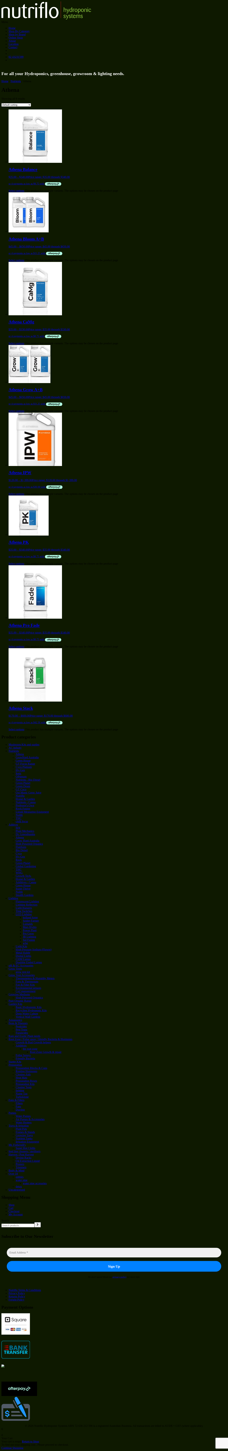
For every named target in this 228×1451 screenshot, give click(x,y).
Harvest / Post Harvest (21, 1154)
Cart (11, 1208)
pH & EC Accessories (21, 965)
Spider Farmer (31, 920)
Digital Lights (23, 955)
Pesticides (21, 1026)
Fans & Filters (16, 1100)
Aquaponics (15, 1019)
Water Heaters (24, 1122)
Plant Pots (21, 1128)
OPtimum (21, 776)
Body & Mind (16, 1170)
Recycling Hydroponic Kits (31, 1010)
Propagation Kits (25, 1084)
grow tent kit (23, 971)
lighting (20, 1090)
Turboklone (22, 1096)
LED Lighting (24, 914)
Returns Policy (17, 1296)
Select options (16, 190)
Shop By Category (19, 31)
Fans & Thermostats (27, 981)
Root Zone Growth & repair (45, 1052)
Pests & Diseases (18, 1023)
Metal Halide (23, 952)
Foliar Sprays (23, 1055)
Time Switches (24, 911)
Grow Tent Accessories (22, 975)
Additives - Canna (26, 882)
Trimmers (21, 1167)
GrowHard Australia (27, 757)
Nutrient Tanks (24, 1138)
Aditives (13, 824)
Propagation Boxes (26, 1080)
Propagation (15, 1064)
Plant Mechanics (25, 831)
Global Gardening (26, 866)
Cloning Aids (23, 1074)
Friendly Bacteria (25, 1058)
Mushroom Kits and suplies (24, 744)
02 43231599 (16, 56)
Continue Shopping (12, 1447)
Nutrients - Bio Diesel (28, 779)
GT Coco (21, 789)
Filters (19, 1103)
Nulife (19, 815)
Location (14, 44)
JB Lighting (29, 936)
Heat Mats (21, 1077)
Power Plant (30, 930)
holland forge (30, 917)
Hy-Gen (20, 770)
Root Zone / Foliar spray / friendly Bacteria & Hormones (40, 1039)
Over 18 (13, 1173)
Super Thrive (23, 888)
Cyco (19, 853)
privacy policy (119, 1277)
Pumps (12, 1112)
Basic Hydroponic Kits (29, 1007)
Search (5, 1220)
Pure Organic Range (20, 1000)
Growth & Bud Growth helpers (33, 1042)
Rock (19, 859)
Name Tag (21, 1093)
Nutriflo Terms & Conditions (25, 1290)
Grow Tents (15, 968)
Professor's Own (25, 805)
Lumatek (28, 923)
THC (19, 818)
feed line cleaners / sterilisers (24, 1151)
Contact (13, 47)
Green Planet (23, 782)
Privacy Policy (17, 1293)
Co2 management (25, 991)
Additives (21, 1045)
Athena (20, 754)
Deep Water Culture (27, 1013)
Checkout (14, 1211)
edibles (20, 1176)
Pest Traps (21, 1029)
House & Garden (25, 798)
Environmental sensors (28, 987)
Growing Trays (24, 1135)
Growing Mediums (19, 994)
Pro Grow (28, 933)
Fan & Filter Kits (25, 984)
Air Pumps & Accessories (30, 1119)
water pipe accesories (35, 1183)
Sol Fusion (29, 939)
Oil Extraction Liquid (28, 1160)
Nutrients (16, 81)
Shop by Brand (17, 34)
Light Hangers (24, 907)
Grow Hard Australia (27, 840)
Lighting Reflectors (26, 904)
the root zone (30, 1048)
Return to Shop (30, 1441)
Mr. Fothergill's (17, 1144)
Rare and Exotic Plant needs (24, 1035)
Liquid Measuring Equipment (32, 811)
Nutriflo (20, 795)
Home (12, 28)
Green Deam (23, 786)
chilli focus (22, 821)
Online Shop (16, 37)
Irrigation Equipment (27, 1141)
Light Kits (21, 946)
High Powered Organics (29, 843)
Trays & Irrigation (19, 1125)
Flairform (21, 847)
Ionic (18, 773)
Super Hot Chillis (25, 1148)
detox (19, 1186)
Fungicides (22, 1032)
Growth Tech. (23, 875)
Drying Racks (23, 1157)
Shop (11, 1204)
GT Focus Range (25, 763)
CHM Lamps (23, 959)
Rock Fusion (23, 808)
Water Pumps (23, 1116)
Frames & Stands (25, 1132)
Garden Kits (15, 1003)
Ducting (20, 1109)
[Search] (37, 1224)
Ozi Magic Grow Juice (28, 792)
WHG (19, 872)
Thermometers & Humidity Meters (35, 978)
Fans (18, 1106)
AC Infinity (15, 747)
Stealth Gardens (24, 895)
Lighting (13, 898)
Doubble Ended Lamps (29, 962)
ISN (18, 827)
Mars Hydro (30, 927)
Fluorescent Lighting (27, 901)
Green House (23, 760)
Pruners (20, 1164)
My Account (16, 1214)
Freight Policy (16, 1299)
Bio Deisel (22, 850)
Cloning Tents (24, 1087)
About (12, 40)
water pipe (21, 1180)
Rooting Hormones (26, 1071)
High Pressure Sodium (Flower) (33, 949)
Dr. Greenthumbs (25, 834)
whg (25, 943)
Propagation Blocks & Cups (31, 1068)
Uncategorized (17, 1189)
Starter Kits (15, 1061)
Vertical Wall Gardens (28, 1016)
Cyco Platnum (24, 766)
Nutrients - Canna (26, 802)
